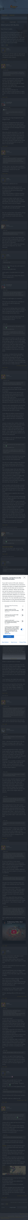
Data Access (14, 642)
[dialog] (14, 610)
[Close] (24, 577)
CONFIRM (8, 636)
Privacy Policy (22, 642)
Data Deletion (5, 642)
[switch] (22, 610)
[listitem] (14, 606)
